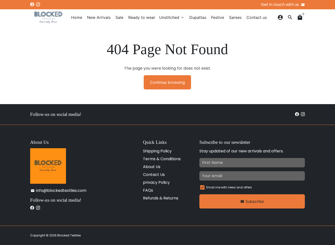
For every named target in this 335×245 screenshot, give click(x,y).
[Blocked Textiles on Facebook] (32, 4)
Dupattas (197, 17)
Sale (119, 17)
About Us (151, 167)
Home (76, 17)
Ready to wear (141, 17)
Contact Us (154, 174)
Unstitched (171, 17)
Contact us (256, 17)
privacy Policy (156, 182)
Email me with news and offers (229, 187)
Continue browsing (167, 82)
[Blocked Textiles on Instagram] (38, 4)
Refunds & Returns (160, 198)
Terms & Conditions (162, 159)
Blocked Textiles (69, 235)
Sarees (235, 17)
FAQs (148, 190)
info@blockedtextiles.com (58, 190)
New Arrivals (99, 17)
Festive (217, 17)
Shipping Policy (157, 151)
